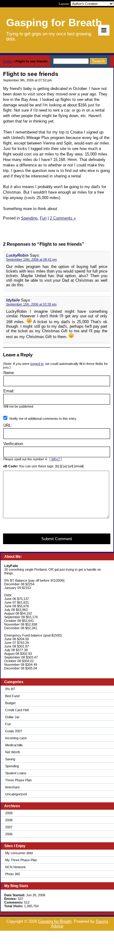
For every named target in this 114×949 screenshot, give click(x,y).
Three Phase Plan (18, 780)
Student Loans (15, 773)
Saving (10, 759)
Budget (10, 703)
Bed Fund (12, 696)
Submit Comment (56, 539)
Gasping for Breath (54, 921)
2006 (8, 834)
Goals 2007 (13, 731)
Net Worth (12, 752)
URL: (7, 425)
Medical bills (14, 745)
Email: (9, 391)
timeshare (12, 787)
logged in (36, 364)
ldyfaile (13, 300)
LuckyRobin (17, 255)
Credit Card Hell (17, 710)
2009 (8, 813)
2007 (8, 827)
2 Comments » (63, 218)
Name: (9, 372)
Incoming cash (16, 738)
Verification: (13, 443)
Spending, (30, 218)
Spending (12, 766)
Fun (8, 724)
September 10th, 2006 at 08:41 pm (31, 259)
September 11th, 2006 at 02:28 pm (31, 304)
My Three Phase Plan (21, 860)
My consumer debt (19, 853)
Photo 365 (12, 874)
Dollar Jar (12, 717)
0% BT (10, 689)
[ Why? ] (56, 459)
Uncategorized (16, 794)
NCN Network (15, 867)
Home (7, 61)
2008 (8, 820)
